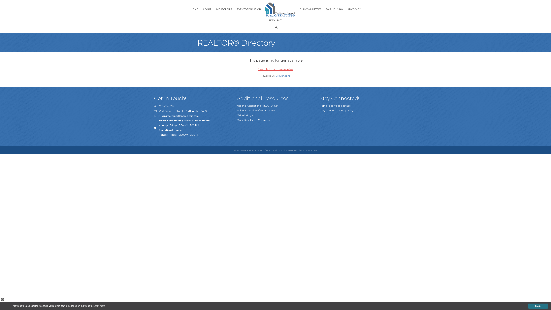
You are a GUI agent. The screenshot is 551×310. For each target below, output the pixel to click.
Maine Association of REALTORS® (256, 110)
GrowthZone (283, 75)
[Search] (275, 27)
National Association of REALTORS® (257, 105)
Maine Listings (245, 115)
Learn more (99, 306)
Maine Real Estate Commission (254, 120)
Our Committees (310, 9)
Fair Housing (334, 9)
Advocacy (354, 9)
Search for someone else (275, 69)
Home (194, 9)
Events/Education (249, 9)
